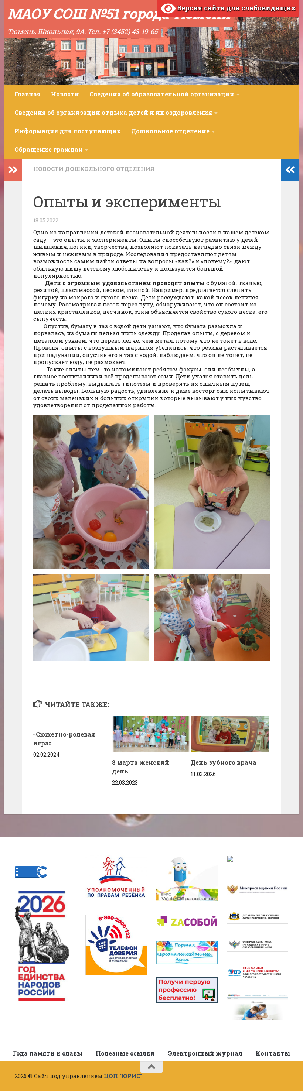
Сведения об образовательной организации (161, 94)
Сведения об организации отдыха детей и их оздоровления (113, 112)
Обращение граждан (48, 149)
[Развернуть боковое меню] (13, 170)
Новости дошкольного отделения (93, 168)
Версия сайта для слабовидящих (236, 7)
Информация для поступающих (67, 131)
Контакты (273, 1053)
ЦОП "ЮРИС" (123, 1076)
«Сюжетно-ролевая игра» (64, 734)
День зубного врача (223, 762)
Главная (27, 94)
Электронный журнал (205, 1053)
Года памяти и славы (47, 1053)
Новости (65, 94)
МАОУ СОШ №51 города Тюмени (118, 13)
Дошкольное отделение (170, 131)
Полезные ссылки (125, 1053)
